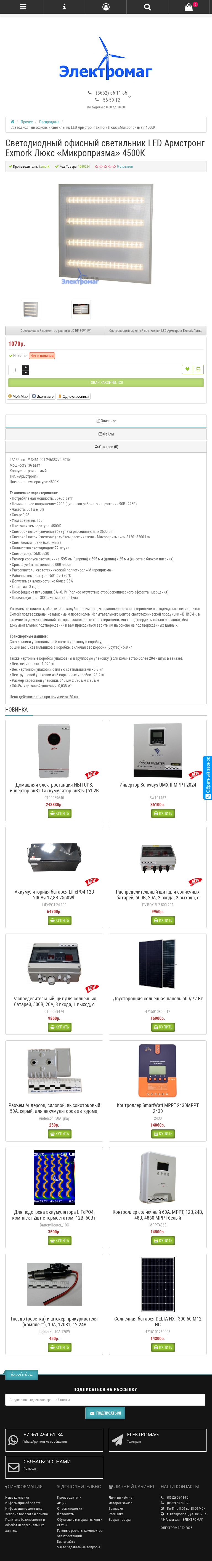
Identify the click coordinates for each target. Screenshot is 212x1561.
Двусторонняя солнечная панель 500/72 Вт (158, 998)
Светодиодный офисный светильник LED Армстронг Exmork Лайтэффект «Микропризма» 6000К (157, 331)
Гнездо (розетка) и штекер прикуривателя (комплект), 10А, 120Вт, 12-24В (54, 1321)
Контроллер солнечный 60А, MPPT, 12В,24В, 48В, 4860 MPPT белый (158, 1215)
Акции (62, 1503)
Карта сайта (66, 1541)
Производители (69, 1497)
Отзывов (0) (108, 447)
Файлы (108, 434)
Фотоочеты (66, 1514)
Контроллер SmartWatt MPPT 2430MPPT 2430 (158, 1108)
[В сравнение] (198, 369)
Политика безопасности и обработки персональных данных (25, 1525)
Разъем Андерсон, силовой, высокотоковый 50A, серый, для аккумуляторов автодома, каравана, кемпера (54, 1111)
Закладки (116, 1508)
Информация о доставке (23, 1508)
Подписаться (108, 1413)
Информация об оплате (23, 1503)
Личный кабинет (121, 1497)
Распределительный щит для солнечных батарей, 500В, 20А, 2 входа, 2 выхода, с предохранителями (158, 897)
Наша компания (17, 1497)
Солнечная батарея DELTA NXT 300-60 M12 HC (158, 1321)
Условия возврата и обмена (26, 1514)
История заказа (120, 1503)
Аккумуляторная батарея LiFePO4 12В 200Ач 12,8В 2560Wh (54, 894)
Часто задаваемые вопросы (78, 1547)
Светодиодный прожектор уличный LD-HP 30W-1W (56, 331)
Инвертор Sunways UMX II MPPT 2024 (158, 785)
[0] (189, 7)
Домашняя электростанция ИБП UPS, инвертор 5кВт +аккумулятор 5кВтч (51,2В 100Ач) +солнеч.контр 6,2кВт (54, 790)
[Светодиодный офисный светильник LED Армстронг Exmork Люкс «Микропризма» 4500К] (106, 234)
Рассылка (116, 1514)
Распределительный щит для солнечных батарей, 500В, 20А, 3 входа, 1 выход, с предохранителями (54, 1004)
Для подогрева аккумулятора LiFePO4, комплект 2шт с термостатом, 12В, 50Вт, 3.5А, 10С (54, 1217)
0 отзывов (125, 166)
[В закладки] (187, 369)
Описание (108, 421)
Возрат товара (120, 1519)
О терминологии (69, 1508)
